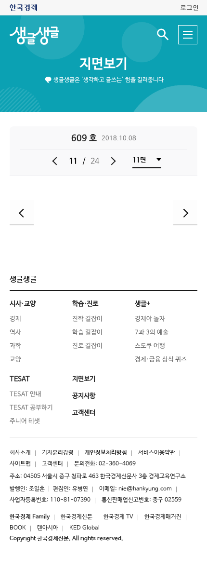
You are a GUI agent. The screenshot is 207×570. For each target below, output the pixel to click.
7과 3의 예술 (151, 332)
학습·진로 (85, 304)
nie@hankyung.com (145, 489)
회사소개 (20, 452)
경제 (15, 319)
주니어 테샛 (25, 421)
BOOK (18, 528)
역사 (15, 332)
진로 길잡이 (87, 346)
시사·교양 (23, 304)
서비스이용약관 (156, 452)
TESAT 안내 (25, 394)
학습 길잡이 (87, 332)
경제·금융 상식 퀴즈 (161, 359)
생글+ (142, 304)
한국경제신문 (76, 517)
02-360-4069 (117, 464)
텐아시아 (47, 528)
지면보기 (103, 64)
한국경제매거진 (162, 517)
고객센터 (52, 464)
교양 (15, 359)
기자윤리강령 (58, 452)
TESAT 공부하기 (31, 407)
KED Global (84, 528)
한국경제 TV (118, 517)
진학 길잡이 (87, 319)
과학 (15, 346)
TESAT (20, 379)
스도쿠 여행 (150, 346)
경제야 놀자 (150, 319)
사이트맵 (20, 464)
